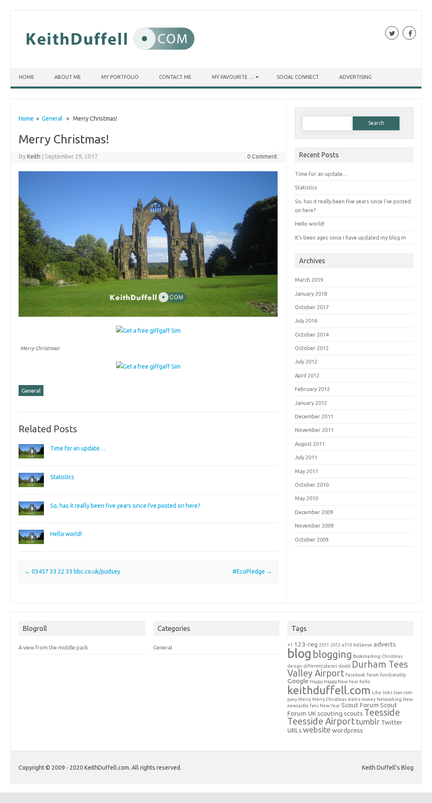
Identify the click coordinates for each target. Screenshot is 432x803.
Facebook (355, 674)
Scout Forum (360, 705)
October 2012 (312, 348)
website (317, 729)
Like (376, 692)
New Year (330, 705)
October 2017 (312, 307)
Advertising (355, 77)
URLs (294, 730)
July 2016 (306, 320)
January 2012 (311, 403)
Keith (33, 156)
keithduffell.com (329, 690)
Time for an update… (77, 448)
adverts (384, 644)
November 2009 (314, 525)
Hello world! (66, 534)
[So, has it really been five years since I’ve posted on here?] (31, 513)
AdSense (362, 644)
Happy (316, 681)
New (408, 699)
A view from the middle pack (53, 647)
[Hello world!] (31, 542)
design (294, 665)
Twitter (391, 722)
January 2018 (311, 293)
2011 (324, 644)
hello (364, 681)
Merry (304, 699)
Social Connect (298, 77)
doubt (344, 665)
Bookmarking (367, 656)
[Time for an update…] (31, 456)
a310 (347, 644)
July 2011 (306, 457)
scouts (353, 713)
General (52, 118)
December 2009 (314, 512)
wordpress (347, 730)
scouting (330, 713)
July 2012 (306, 361)
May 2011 (306, 471)
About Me (67, 77)
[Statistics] (31, 485)
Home (26, 77)
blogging (332, 654)
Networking (389, 699)
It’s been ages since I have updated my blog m (350, 237)
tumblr (368, 721)
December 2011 (314, 416)
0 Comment (262, 156)
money (368, 699)
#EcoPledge (252, 571)
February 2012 (312, 389)
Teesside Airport (321, 721)
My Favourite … (233, 77)
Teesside (382, 712)
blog (299, 653)
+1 (290, 644)
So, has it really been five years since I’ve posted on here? (125, 505)
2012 (335, 644)
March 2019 (309, 280)
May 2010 (306, 498)
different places (320, 665)
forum (373, 674)
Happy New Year (341, 681)
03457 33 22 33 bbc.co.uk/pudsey (72, 571)
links (387, 692)
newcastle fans (303, 705)
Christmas (392, 656)
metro (354, 699)
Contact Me (175, 77)
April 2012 (307, 375)
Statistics (62, 477)
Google (297, 680)
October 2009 (312, 539)
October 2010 (312, 485)
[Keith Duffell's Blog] (109, 53)
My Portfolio (120, 77)
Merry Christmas (329, 699)
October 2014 (312, 334)
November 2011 (314, 430)
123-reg (306, 644)
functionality (393, 674)
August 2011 (310, 444)
